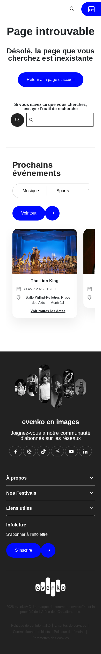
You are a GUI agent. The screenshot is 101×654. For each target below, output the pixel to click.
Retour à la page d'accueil (51, 79)
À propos (16, 478)
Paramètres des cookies (50, 638)
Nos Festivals (21, 493)
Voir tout (28, 213)
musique (31, 190)
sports (62, 190)
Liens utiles (19, 508)
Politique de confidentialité (31, 625)
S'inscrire (23, 550)
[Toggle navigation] (56, 9)
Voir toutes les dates (48, 311)
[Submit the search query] (16, 120)
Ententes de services (70, 625)
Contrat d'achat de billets (31, 632)
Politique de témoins (69, 632)
